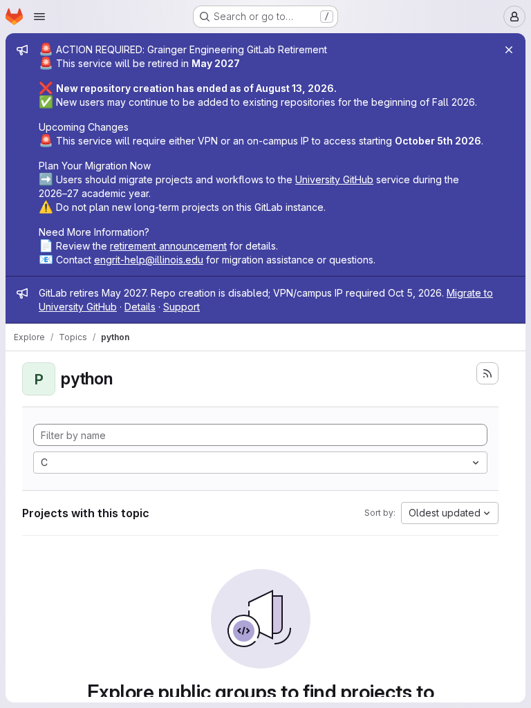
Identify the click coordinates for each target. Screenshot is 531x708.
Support (181, 307)
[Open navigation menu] (39, 17)
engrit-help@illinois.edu (148, 260)
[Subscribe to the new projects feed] (487, 373)
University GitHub (334, 179)
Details (140, 307)
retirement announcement (168, 246)
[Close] (509, 49)
